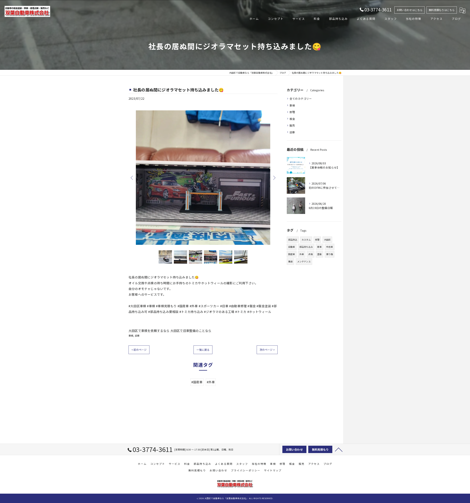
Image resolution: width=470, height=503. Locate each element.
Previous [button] (132, 177)
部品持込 (292, 239)
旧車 (137, 335)
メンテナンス (304, 261)
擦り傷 (329, 254)
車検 (131, 335)
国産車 (291, 254)
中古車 (329, 246)
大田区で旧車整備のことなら (191, 330)
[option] (203, 177)
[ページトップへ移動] (338, 449)
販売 (292, 125)
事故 (290, 261)
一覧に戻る (202, 349)
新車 (319, 246)
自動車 (291, 246)
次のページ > (267, 349)
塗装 (319, 254)
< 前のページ (139, 349)
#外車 (211, 382)
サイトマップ (273, 470)
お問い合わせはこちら (410, 10)
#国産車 (197, 382)
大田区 (327, 239)
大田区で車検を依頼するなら (149, 330)
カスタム (306, 239)
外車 (301, 254)
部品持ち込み (306, 246)
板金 (292, 119)
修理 (292, 112)
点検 (310, 254)
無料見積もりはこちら (442, 10)
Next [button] (274, 177)
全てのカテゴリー (301, 98)
